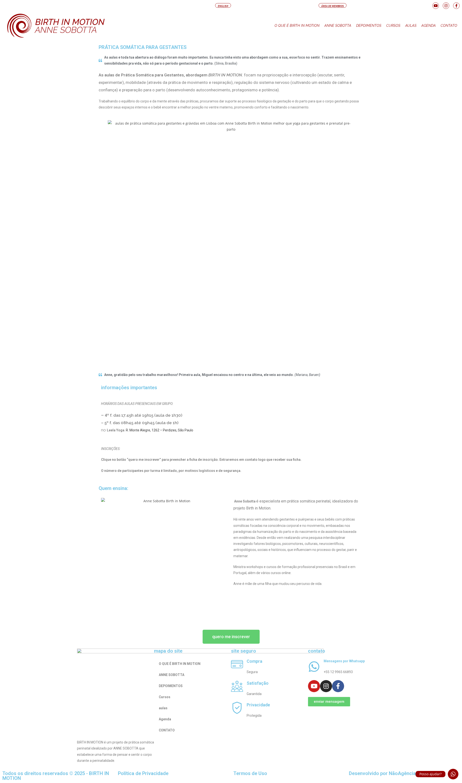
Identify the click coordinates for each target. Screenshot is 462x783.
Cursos (393, 25)
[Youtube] (435, 5)
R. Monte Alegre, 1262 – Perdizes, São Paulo (159, 430)
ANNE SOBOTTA (337, 25)
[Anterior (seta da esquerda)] (8, 392)
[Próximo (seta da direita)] (453, 392)
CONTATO (449, 25)
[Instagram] (446, 5)
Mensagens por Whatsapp (344, 661)
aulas (411, 25)
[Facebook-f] (456, 5)
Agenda (428, 25)
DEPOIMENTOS (368, 25)
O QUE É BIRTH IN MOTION (297, 25)
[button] (223, 5)
